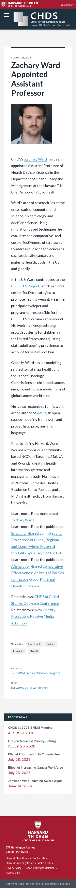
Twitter (50, 644)
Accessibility (13, 872)
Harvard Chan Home (17, 858)
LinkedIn (18, 651)
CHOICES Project (25, 286)
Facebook (34, 644)
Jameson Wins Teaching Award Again (35, 781)
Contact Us (38, 858)
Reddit (34, 651)
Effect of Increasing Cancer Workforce (35, 768)
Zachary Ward (35, 159)
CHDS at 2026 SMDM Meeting (30, 728)
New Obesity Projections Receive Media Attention (33, 616)
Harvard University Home (20, 863)
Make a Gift (44, 863)
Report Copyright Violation (40, 868)
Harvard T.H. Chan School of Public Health (38, 831)
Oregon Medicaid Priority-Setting (32, 741)
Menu (6, 15)
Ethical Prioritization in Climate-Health (35, 754)
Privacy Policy (13, 868)
